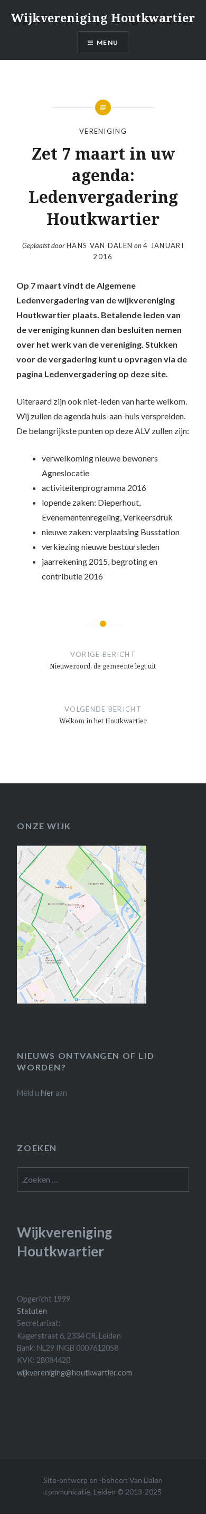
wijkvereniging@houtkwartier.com (74, 1372)
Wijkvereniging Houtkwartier (103, 17)
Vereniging (103, 131)
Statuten (32, 1310)
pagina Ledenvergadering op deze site (91, 374)
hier (47, 1092)
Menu (107, 42)
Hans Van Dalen (100, 245)
